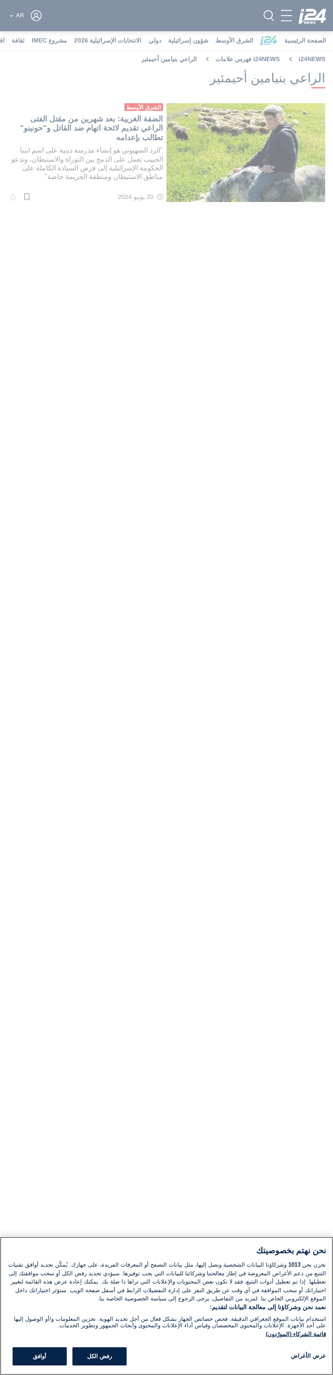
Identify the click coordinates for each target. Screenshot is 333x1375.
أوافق (39, 1356)
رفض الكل (99, 1356)
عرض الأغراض (308, 1355)
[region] (166, 1306)
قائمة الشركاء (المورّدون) (296, 1334)
